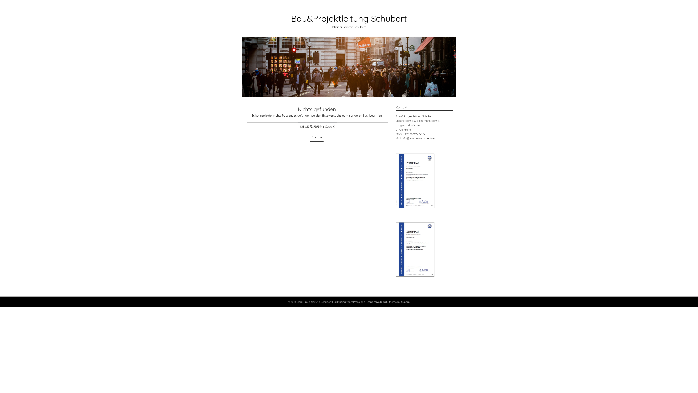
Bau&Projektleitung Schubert (349, 18)
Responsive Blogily (377, 301)
